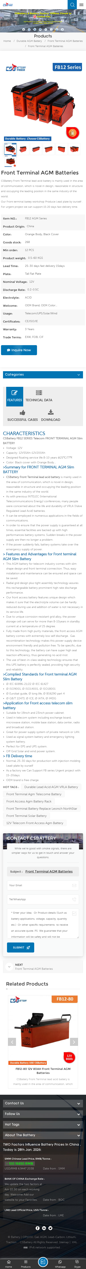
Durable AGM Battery (29, 40)
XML (74, 1242)
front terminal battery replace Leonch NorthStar (41, 808)
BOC (61, 1199)
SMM (61, 1168)
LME (61, 1215)
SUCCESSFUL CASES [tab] (22, 420)
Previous (12, 1042)
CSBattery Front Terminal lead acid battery (33, 477)
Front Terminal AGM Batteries (49, 871)
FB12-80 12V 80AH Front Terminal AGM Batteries (43, 1071)
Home (7, 40)
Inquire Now (21, 350)
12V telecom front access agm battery (34, 823)
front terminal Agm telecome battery (33, 794)
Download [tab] (50, 420)
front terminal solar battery (26, 815)
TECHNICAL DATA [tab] (38, 400)
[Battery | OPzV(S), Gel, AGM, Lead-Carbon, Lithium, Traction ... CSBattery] (8, 4)
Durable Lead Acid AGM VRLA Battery (51, 787)
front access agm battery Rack (28, 801)
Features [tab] (14, 400)
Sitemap (64, 1242)
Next (74, 1042)
